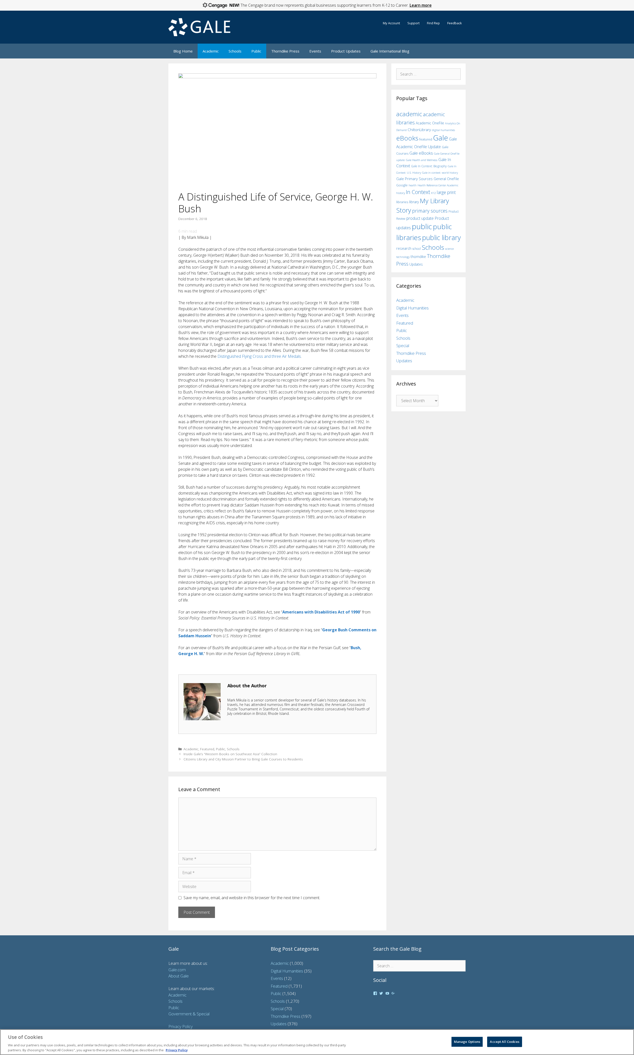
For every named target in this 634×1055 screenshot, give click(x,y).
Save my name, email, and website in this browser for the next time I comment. (252, 897)
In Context (418, 191)
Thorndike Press (285, 51)
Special (402, 345)
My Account (391, 23)
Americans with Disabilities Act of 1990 (321, 612)
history (400, 193)
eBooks (407, 138)
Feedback (454, 23)
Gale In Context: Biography (429, 166)
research (403, 248)
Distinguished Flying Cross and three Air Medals (259, 356)
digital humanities (443, 130)
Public (256, 51)
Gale (440, 138)
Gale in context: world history (440, 172)
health (413, 185)
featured (425, 139)
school (416, 249)
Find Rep (433, 23)
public (422, 226)
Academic (211, 51)
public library (441, 237)
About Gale (178, 976)
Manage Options (467, 1041)
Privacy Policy (180, 1026)
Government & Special (189, 1014)
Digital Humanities (412, 308)
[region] (317, 1042)
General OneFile (446, 178)
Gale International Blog (389, 51)
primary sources (430, 210)
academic (409, 114)
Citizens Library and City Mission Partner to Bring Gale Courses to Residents (243, 759)
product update (420, 218)
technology (403, 257)
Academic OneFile (430, 123)
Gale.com (177, 969)
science (449, 248)
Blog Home (183, 51)
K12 (433, 193)
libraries (402, 202)
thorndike (418, 256)
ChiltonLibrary (419, 129)
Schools (235, 51)
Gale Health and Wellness (421, 160)
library (414, 201)
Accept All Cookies (504, 1041)
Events (315, 51)
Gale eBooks (421, 153)
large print (446, 192)
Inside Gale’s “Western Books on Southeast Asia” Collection (230, 753)
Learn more (421, 5)
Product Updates (346, 51)
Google (402, 185)
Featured (207, 749)
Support (413, 23)
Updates (416, 264)
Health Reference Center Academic (438, 185)
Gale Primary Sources (414, 178)
